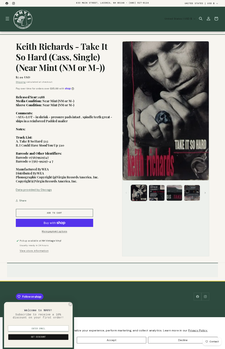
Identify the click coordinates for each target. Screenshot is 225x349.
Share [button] (23, 200)
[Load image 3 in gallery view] (174, 193)
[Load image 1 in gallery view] (139, 193)
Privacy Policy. (198, 330)
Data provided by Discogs (34, 190)
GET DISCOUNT (38, 337)
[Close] (70, 304)
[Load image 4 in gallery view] (192, 193)
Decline (183, 340)
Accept (111, 340)
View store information (34, 250)
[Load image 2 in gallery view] (157, 193)
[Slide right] (205, 193)
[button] (7, 19)
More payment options (54, 231)
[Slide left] (126, 193)
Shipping (21, 82)
